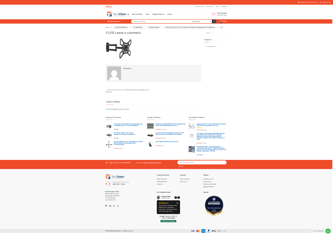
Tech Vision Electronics (214, 208)
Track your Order (199, 6)
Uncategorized (211, 46)
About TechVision (137, 14)
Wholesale (224, 6)
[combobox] (161, 21)
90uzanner (127, 68)
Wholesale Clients (162, 181)
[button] (178, 197)
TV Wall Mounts (137, 27)
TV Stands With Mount (120, 27)
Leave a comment (128, 33)
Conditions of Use (208, 179)
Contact (169, 14)
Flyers (217, 6)
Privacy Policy (207, 181)
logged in (115, 109)
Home (107, 27)
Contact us (160, 184)
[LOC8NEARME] (214, 202)
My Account (210, 6)
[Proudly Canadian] (110, 7)
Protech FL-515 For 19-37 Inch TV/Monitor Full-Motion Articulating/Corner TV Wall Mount (190, 27)
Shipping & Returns (158, 14)
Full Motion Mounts (154, 27)
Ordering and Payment (209, 184)
